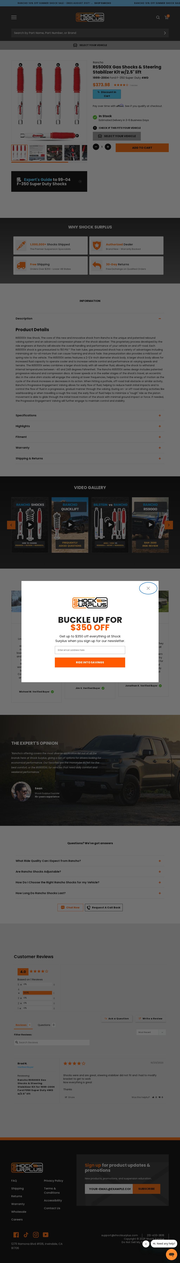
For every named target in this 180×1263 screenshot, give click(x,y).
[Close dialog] (148, 588)
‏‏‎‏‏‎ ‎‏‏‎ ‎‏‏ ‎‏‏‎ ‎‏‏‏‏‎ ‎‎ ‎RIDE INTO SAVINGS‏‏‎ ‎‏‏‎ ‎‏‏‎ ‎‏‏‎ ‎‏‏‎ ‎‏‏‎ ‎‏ (90, 662)
